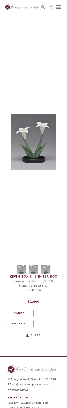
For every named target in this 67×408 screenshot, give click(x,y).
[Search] (43, 7)
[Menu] (58, 7)
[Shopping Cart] (50, 7)
